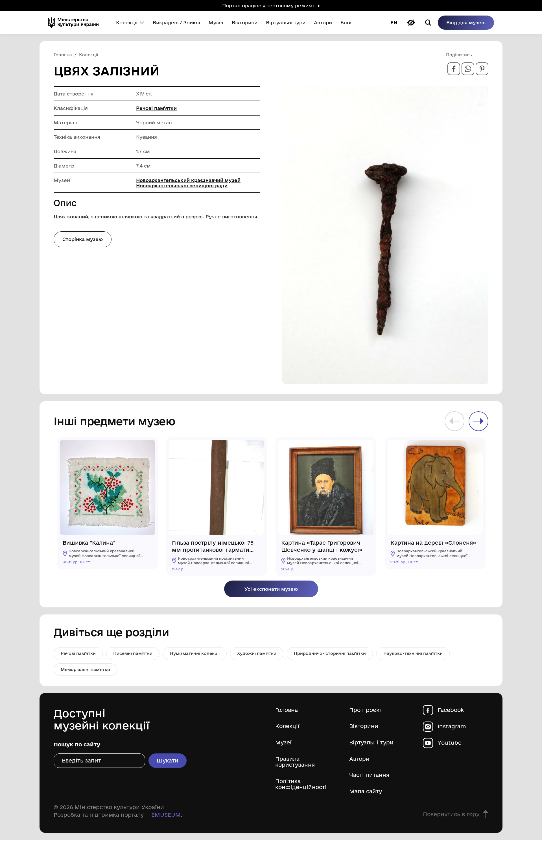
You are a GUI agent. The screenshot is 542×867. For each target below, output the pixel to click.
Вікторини (363, 726)
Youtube (450, 743)
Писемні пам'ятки (132, 653)
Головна (286, 710)
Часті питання (369, 775)
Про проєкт (365, 710)
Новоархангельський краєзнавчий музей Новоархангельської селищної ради (188, 182)
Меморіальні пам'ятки (85, 669)
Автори (359, 759)
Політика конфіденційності (301, 784)
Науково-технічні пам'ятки (413, 653)
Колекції (287, 726)
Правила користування (295, 762)
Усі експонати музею (271, 589)
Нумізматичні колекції (195, 653)
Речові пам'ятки (156, 108)
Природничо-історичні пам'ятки (330, 653)
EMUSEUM (166, 815)
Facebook (451, 710)
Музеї (283, 743)
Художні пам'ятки (256, 653)
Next (478, 421)
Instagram (452, 726)
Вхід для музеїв (466, 22)
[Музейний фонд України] (75, 22)
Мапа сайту (365, 791)
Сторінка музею (82, 239)
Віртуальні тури (371, 743)
